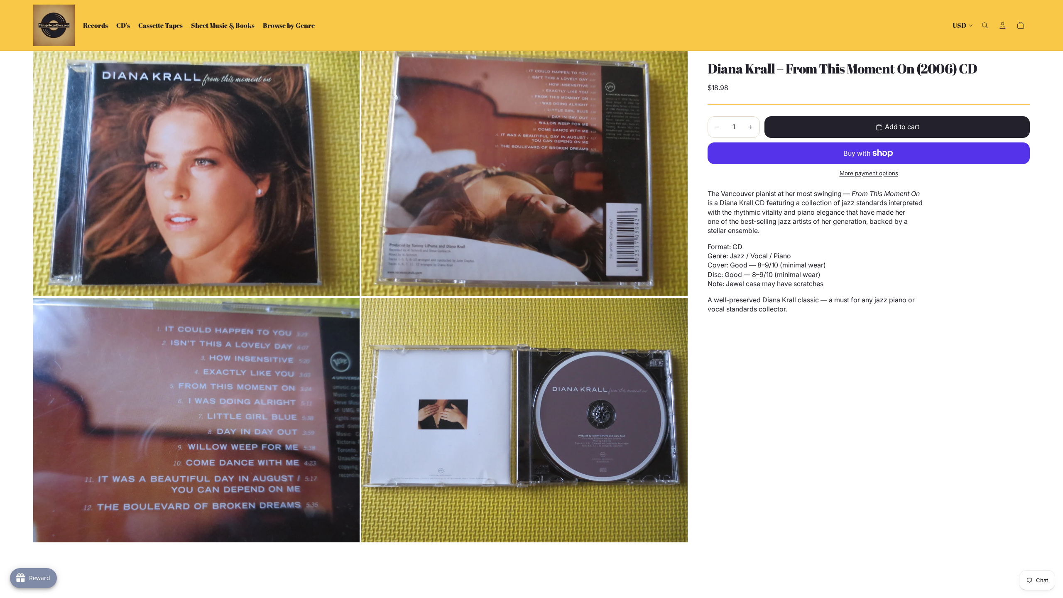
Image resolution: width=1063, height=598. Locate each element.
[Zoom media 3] (196, 420)
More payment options (869, 173)
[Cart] (1021, 25)
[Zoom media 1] (196, 173)
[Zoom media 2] (524, 173)
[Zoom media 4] (524, 420)
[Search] (985, 25)
